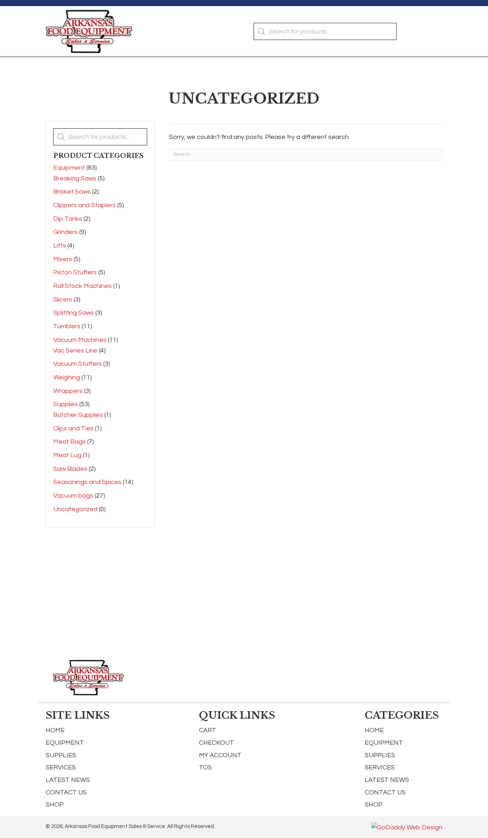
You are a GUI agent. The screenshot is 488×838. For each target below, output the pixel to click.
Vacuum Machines (79, 339)
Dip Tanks (67, 218)
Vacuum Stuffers (77, 363)
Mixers (62, 259)
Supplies (65, 404)
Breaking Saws (74, 178)
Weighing (66, 377)
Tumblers (66, 326)
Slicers (62, 299)
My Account (220, 755)
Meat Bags (69, 441)
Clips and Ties (73, 428)
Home (55, 730)
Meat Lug (67, 455)
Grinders (65, 232)
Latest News (68, 780)
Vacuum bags (73, 495)
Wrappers (68, 391)
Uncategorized (75, 509)
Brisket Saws (72, 191)
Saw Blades (70, 468)
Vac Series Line (75, 350)
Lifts (59, 245)
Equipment (69, 167)
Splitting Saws (73, 312)
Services (61, 767)
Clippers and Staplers (84, 205)
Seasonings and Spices (87, 482)
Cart (207, 730)
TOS (205, 767)
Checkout (216, 742)
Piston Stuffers (75, 272)
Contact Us (66, 792)
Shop (55, 804)
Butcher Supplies (78, 414)
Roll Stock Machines (82, 286)
